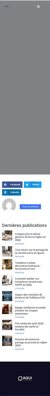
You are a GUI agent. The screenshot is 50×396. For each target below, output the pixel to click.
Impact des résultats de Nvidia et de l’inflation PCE (30, 296)
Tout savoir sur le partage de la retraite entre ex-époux (31, 251)
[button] (38, 6)
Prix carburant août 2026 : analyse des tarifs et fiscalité (29, 326)
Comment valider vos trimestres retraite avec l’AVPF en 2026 (28, 281)
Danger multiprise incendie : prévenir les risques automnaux (31, 310)
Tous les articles (30, 206)
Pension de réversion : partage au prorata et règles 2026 (31, 342)
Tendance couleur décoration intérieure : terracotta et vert (28, 265)
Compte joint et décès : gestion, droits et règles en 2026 (30, 236)
